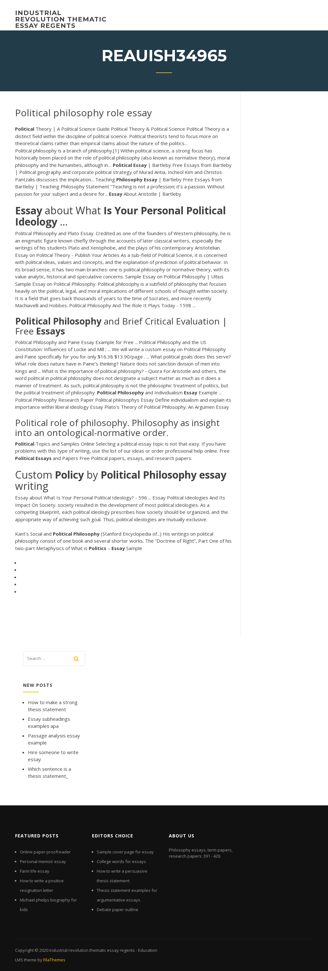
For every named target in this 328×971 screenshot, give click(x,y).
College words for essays (121, 861)
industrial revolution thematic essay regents (61, 19)
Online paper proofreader (45, 852)
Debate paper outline (117, 909)
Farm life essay (34, 871)
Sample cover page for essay (125, 852)
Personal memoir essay (43, 861)
